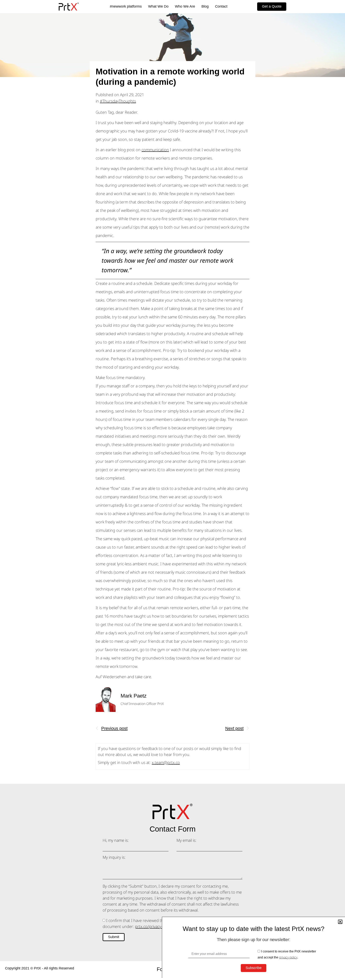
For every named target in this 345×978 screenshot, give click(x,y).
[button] (6, 553)
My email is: (186, 840)
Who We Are (185, 7)
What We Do (158, 7)
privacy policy (288, 957)
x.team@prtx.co (166, 762)
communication (155, 149)
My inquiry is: (114, 857)
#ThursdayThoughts (118, 101)
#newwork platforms (126, 7)
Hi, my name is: (116, 840)
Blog (205, 7)
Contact (221, 7)
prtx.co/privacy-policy (153, 926)
